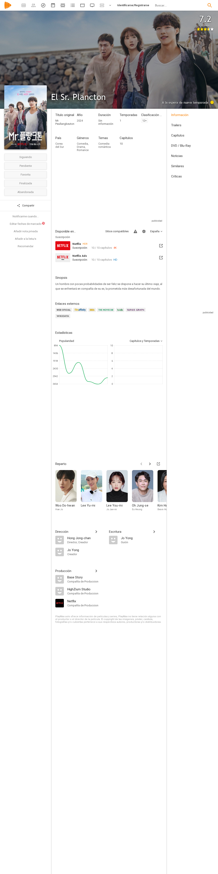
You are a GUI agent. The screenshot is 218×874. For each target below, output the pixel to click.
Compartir (28, 205)
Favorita (25, 174)
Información (179, 115)
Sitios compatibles (117, 231)
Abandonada (25, 192)
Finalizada (25, 183)
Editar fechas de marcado (27, 223)
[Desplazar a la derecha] (150, 464)
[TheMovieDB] (106, 312)
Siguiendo (25, 157)
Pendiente (26, 165)
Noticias (177, 156)
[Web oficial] (64, 312)
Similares (177, 166)
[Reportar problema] (135, 231)
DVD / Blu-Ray (181, 146)
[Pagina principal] (7, 8)
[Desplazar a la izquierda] (141, 464)
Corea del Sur (59, 145)
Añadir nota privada (26, 231)
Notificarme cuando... (26, 216)
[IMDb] (92, 312)
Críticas (176, 176)
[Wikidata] (63, 318)
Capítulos (177, 135)
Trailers (176, 125)
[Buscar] (210, 5)
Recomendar (25, 246)
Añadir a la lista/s (25, 238)
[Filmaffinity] (80, 312)
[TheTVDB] (121, 312)
